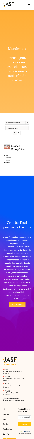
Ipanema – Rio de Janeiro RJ (12, 386)
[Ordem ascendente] (27, 123)
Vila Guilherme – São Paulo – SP (13, 379)
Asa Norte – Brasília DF (10, 393)
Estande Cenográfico (17, 147)
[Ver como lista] (18, 133)
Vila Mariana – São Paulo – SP (12, 372)
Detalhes (8, 162)
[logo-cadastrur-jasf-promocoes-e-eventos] (24, 430)
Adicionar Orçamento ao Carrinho (8, 158)
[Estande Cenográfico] (7, 146)
